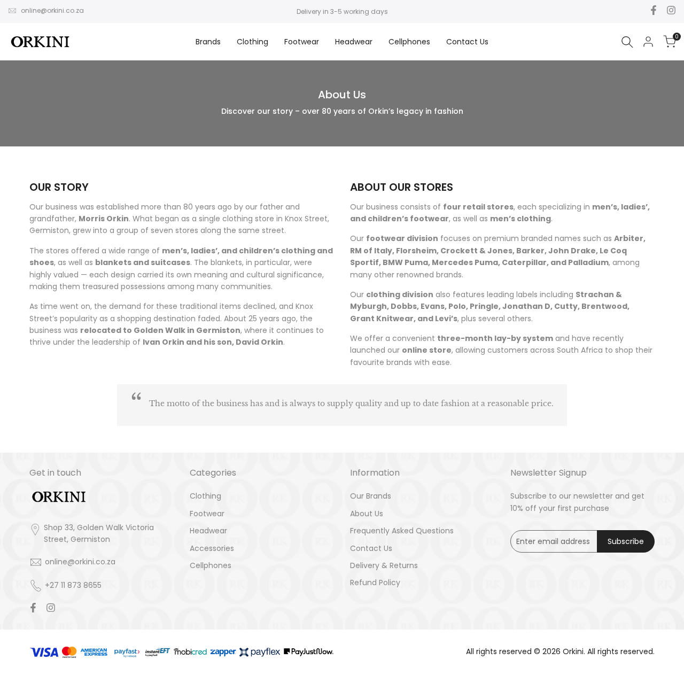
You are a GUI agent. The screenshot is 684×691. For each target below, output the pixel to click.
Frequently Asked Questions (402, 530)
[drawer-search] (627, 42)
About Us (366, 513)
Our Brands (370, 496)
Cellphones (210, 565)
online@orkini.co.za (52, 10)
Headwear (208, 530)
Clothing (205, 496)
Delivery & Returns (384, 565)
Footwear (207, 513)
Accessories (212, 548)
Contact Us (371, 548)
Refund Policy (375, 582)
